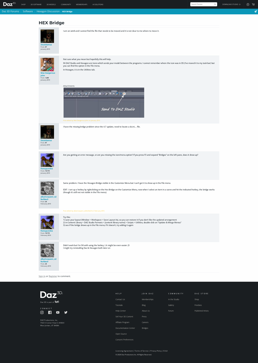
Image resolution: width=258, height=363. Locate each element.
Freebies (198, 305)
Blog (144, 305)
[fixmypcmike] (49, 160)
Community (66, 4)
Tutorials (119, 305)
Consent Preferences (124, 339)
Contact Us (120, 299)
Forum (171, 310)
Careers (145, 322)
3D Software (36, 4)
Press (144, 316)
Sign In (42, 276)
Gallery (171, 305)
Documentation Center (125, 328)
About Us (146, 310)
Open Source (121, 334)
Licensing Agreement (124, 351)
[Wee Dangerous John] (49, 65)
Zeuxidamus (46, 44)
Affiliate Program (122, 322)
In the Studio (173, 299)
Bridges (145, 328)
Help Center (121, 310)
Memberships (81, 4)
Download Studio (230, 4)
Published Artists (202, 310)
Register (53, 276)
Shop (23, 4)
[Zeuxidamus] (49, 36)
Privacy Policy (156, 351)
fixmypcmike (47, 168)
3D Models (51, 4)
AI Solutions (98, 4)
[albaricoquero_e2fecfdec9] (49, 188)
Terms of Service (142, 351)
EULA (165, 351)
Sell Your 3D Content (124, 316)
